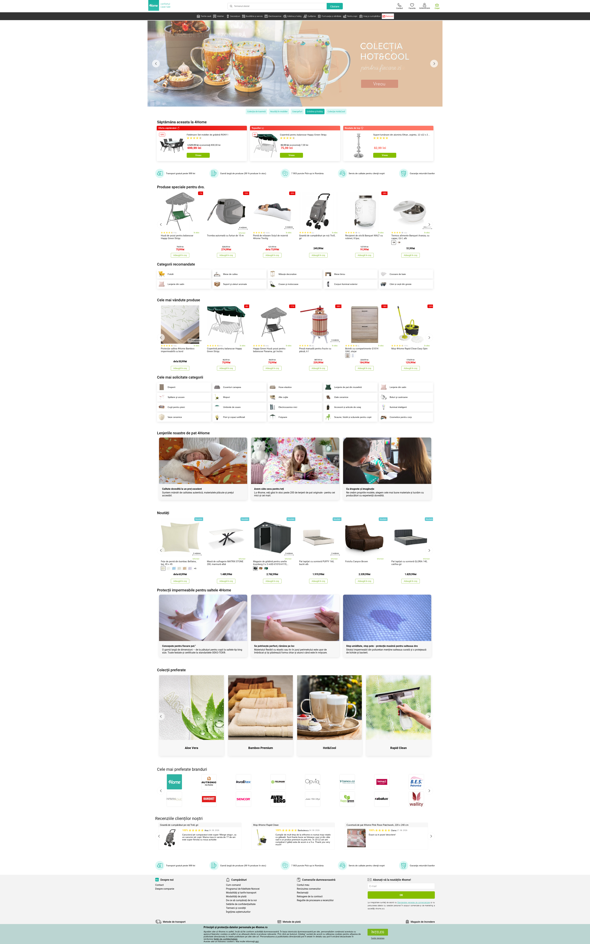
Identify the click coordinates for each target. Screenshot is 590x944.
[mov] (190, 568)
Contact (159, 885)
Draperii (171, 387)
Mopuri (226, 397)
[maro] (185, 568)
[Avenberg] (278, 799)
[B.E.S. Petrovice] (416, 781)
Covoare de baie (398, 274)
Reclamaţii (302, 892)
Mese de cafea (230, 274)
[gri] (179, 568)
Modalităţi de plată (236, 896)
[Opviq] (312, 781)
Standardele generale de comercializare (413, 902)
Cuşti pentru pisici (176, 407)
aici (257, 941)
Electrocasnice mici (288, 407)
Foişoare (283, 417)
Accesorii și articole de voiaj (347, 407)
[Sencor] (243, 799)
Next (434, 63)
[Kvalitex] (243, 781)
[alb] (393, 242)
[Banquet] (209, 799)
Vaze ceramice (175, 417)
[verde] (266, 568)
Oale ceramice (341, 397)
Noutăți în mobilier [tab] (279, 111)
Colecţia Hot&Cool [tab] (336, 111)
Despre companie (164, 889)
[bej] (399, 242)
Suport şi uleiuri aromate (235, 284)
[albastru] (174, 568)
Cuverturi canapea (232, 387)
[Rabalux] (381, 799)
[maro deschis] (347, 355)
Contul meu (303, 885)
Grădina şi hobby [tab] (315, 111)
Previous (156, 63)
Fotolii (170, 274)
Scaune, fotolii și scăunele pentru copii (352, 417)
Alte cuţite (283, 397)
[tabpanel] (295, 64)
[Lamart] (381, 781)
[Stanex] (347, 781)
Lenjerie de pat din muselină (348, 387)
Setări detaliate (377, 938)
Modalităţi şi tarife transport (241, 892)
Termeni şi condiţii (236, 908)
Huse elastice (285, 387)
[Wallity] (416, 799)
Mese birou (339, 274)
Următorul (429, 791)
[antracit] (255, 568)
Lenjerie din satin (176, 284)
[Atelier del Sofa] (312, 799)
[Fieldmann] (278, 781)
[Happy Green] (347, 799)
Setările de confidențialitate (241, 904)
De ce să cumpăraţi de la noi (241, 900)
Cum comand (233, 885)
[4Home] (174, 781)
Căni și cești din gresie (400, 284)
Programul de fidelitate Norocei (243, 889)
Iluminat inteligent (398, 407)
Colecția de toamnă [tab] (256, 111)
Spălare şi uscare (176, 397)
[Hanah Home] (174, 799)
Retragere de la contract (310, 896)
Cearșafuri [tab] (297, 111)
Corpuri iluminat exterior (346, 284)
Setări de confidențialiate (226, 939)
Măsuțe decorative (288, 274)
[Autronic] (209, 781)
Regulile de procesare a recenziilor (315, 900)
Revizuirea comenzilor (309, 889)
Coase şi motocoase (288, 284)
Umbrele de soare (232, 407)
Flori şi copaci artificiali (234, 417)
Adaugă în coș (180, 255)
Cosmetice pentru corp (401, 417)
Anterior (161, 791)
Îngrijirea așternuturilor (238, 912)
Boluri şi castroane (399, 397)
